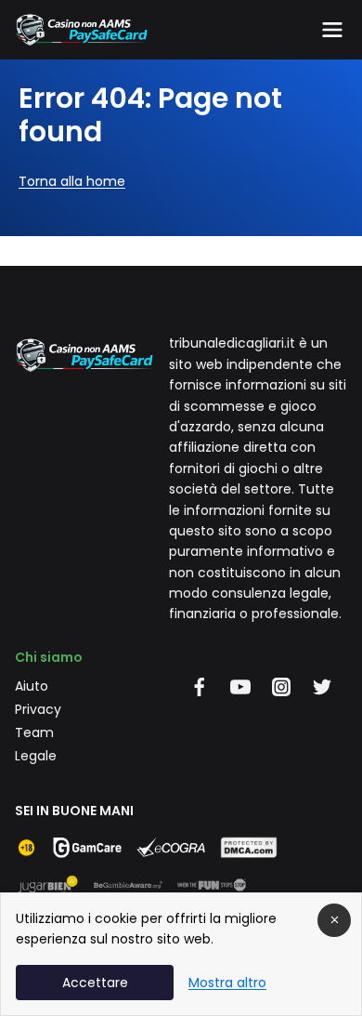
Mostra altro (227, 982)
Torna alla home (72, 181)
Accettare (95, 982)
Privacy (38, 709)
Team (34, 732)
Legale (36, 755)
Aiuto (31, 686)
